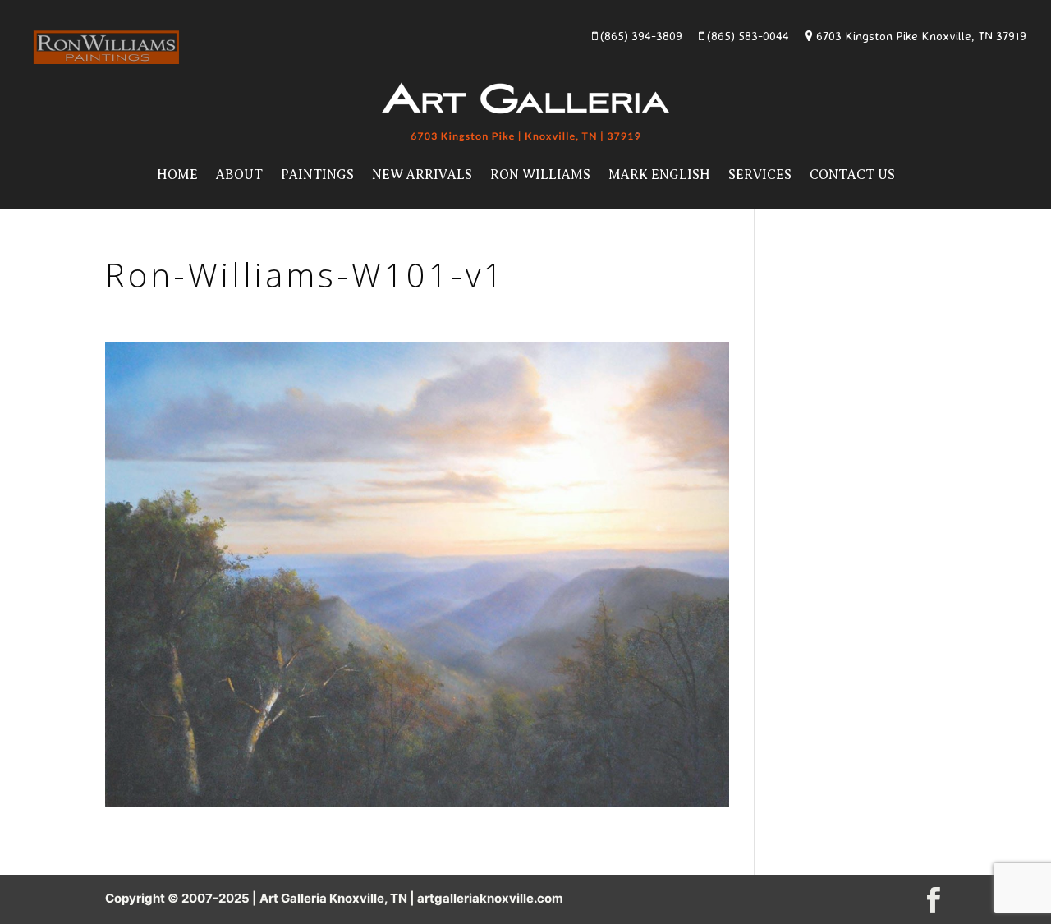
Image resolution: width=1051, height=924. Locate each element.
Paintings (317, 175)
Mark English (659, 175)
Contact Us (852, 175)
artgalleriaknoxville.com (490, 898)
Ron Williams (540, 175)
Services (760, 175)
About (239, 175)
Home (177, 175)
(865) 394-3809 (639, 36)
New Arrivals (422, 175)
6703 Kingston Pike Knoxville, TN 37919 (919, 36)
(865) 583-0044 (746, 36)
